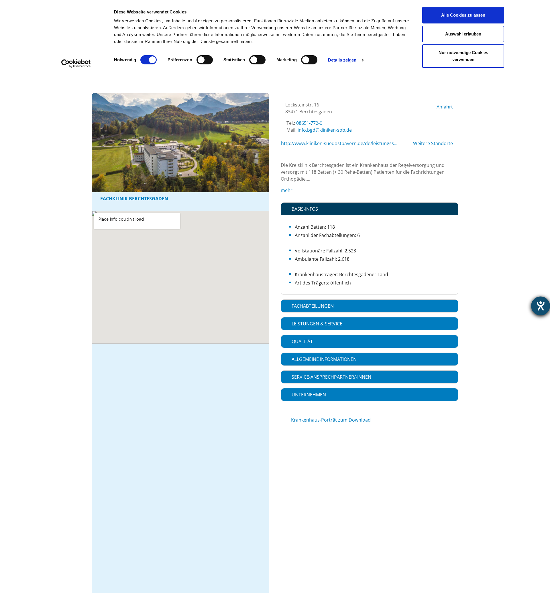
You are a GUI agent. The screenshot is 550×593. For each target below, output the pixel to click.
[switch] (205, 59)
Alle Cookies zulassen (463, 15)
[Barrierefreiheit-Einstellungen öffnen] (540, 305)
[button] (369, 209)
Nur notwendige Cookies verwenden (463, 56)
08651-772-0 (309, 123)
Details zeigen (342, 60)
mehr (286, 190)
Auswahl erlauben (463, 33)
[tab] (369, 209)
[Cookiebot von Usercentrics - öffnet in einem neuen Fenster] (76, 63)
